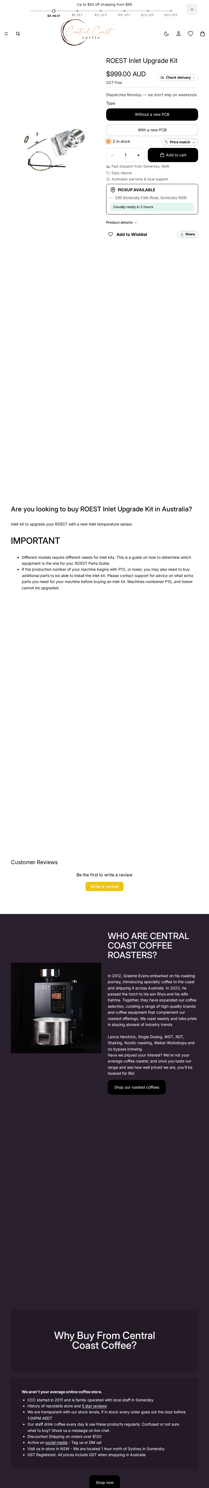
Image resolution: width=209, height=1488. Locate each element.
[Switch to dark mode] (167, 34)
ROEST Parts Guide (92, 563)
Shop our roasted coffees (136, 1087)
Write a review (104, 886)
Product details (119, 222)
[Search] (18, 34)
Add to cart (176, 155)
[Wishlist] (190, 34)
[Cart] (202, 34)
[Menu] (6, 34)
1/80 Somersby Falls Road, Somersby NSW (151, 197)
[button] (142, 61)
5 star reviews (94, 1406)
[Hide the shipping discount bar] (192, 9)
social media (56, 1442)
